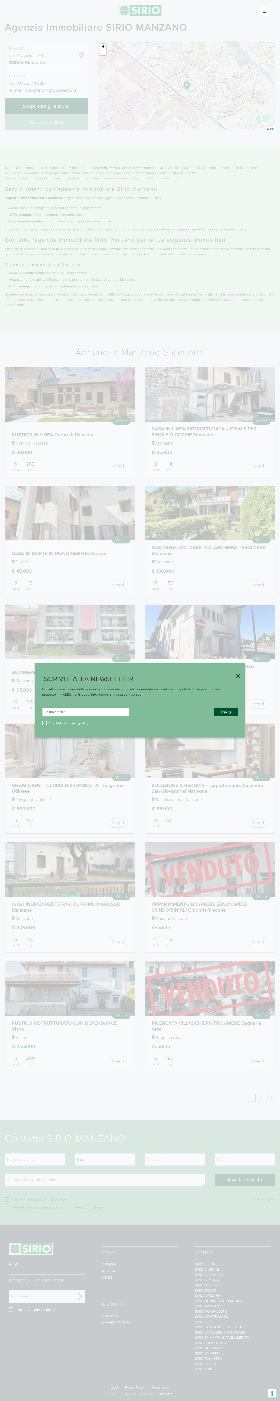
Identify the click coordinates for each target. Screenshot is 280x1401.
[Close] (236, 676)
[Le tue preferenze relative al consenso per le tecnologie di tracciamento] (272, 1393)
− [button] (103, 52)
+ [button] (103, 46)
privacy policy (77, 723)
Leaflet (270, 128)
